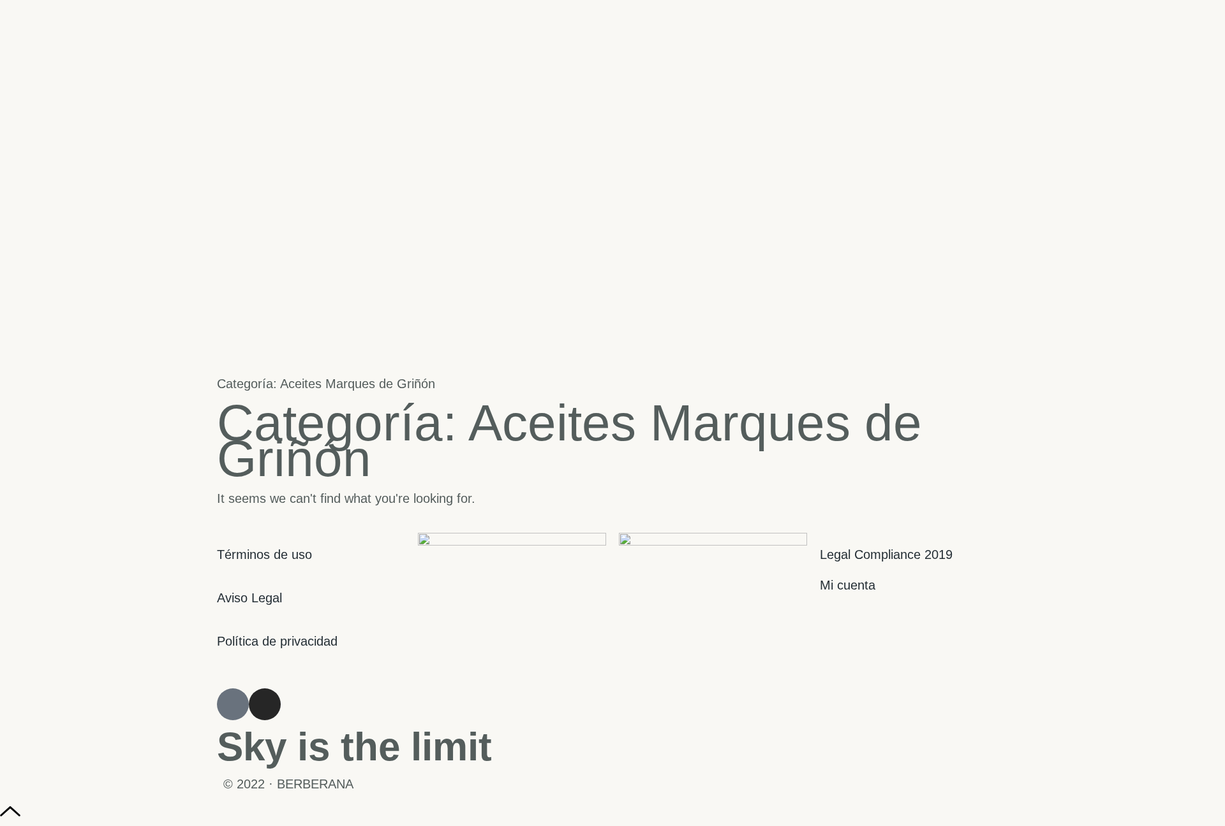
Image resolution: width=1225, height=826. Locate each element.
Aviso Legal (249, 598)
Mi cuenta (847, 585)
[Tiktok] (233, 704)
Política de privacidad (277, 641)
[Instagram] (265, 704)
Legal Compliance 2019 (886, 554)
